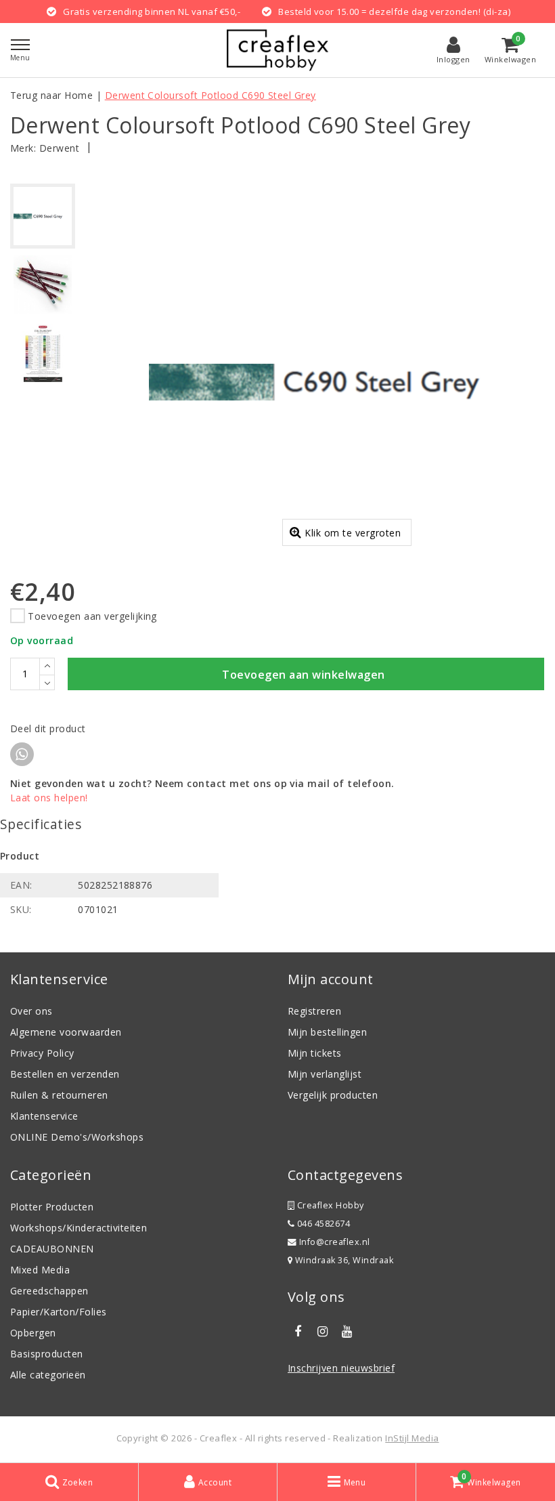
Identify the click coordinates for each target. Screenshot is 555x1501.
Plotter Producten (51, 1206)
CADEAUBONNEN (52, 1248)
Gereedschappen (49, 1290)
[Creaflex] (277, 50)
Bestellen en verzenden (65, 1073)
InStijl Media (412, 1438)
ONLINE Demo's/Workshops (76, 1136)
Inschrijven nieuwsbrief (341, 1367)
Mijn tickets (315, 1053)
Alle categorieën (48, 1374)
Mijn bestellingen (327, 1032)
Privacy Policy (42, 1053)
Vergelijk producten (333, 1094)
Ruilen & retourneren (59, 1094)
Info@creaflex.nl (334, 1242)
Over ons (31, 1011)
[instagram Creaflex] (322, 1331)
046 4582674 (322, 1223)
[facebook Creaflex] (298, 1331)
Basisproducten (46, 1353)
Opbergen (33, 1332)
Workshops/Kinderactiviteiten (78, 1227)
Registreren (314, 1011)
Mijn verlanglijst (324, 1073)
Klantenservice (44, 1115)
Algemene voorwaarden (66, 1032)
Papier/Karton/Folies (58, 1311)
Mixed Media (40, 1269)
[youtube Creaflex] (347, 1331)
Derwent (59, 148)
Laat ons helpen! (49, 797)
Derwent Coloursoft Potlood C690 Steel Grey (210, 95)
